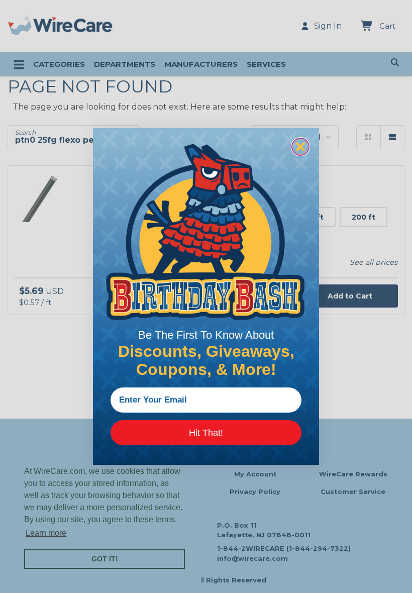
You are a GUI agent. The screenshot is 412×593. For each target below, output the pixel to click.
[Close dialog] (300, 146)
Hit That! (206, 433)
